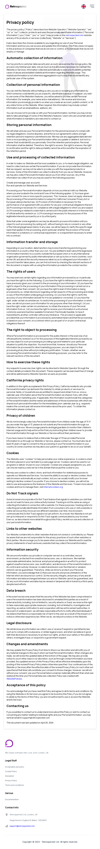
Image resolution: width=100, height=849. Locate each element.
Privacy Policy (11, 780)
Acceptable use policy (14, 767)
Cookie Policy (11, 771)
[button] (92, 6)
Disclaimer (9, 776)
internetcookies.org (53, 487)
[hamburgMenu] (92, 6)
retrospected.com (74, 35)
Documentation (12, 799)
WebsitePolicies (14, 678)
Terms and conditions (14, 785)
